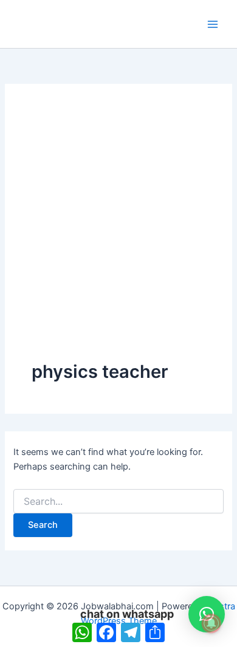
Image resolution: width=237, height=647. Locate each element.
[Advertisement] (118, 235)
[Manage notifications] (211, 623)
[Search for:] (118, 501)
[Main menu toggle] (213, 24)
